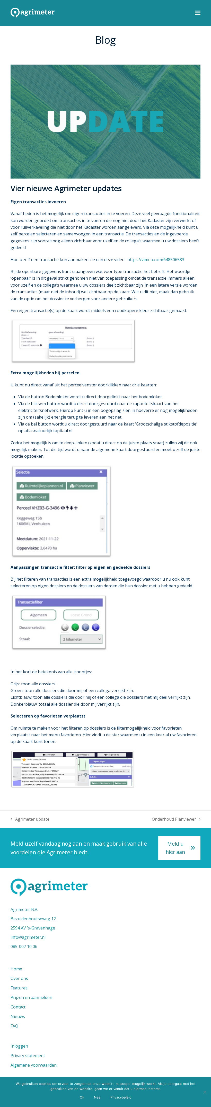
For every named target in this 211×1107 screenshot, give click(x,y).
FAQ (14, 1026)
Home (16, 969)
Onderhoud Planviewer (174, 819)
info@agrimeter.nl (28, 937)
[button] (197, 13)
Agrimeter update (30, 819)
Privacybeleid (120, 1097)
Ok (82, 1097)
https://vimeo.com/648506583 (155, 259)
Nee (97, 1097)
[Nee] (204, 1092)
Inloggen (19, 1046)
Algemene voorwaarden (34, 1065)
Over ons (19, 978)
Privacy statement (28, 1055)
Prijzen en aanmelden (31, 997)
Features (19, 988)
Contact (18, 1007)
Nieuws (18, 1016)
